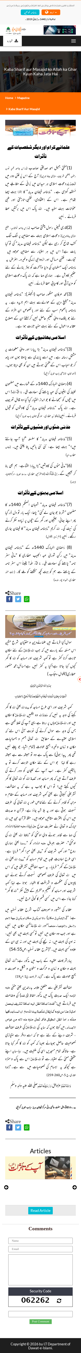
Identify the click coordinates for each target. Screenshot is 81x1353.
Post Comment (40, 1321)
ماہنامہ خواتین (30, 12)
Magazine (23, 98)
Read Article (40, 1210)
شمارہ (9, 40)
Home (9, 98)
